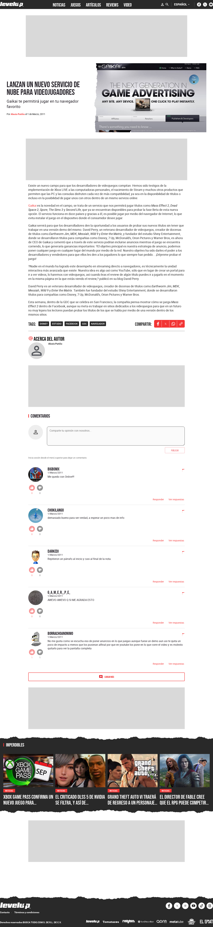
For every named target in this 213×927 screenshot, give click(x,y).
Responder (158, 499)
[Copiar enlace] (181, 324)
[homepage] (11, 4)
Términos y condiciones (26, 912)
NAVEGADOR (98, 323)
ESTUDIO (57, 323)
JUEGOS (76, 4)
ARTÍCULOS (93, 4)
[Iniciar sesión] (162, 4)
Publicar (175, 450)
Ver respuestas (176, 499)
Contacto (5, 912)
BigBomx (54, 469)
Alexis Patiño (18, 114)
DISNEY (44, 323)
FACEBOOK (72, 323)
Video (128, 4)
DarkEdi (53, 551)
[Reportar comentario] (181, 470)
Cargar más (109, 676)
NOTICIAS (59, 4)
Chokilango (56, 510)
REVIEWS (112, 4)
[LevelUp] (93, 922)
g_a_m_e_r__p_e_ (59, 592)
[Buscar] (167, 4)
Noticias (9, 790)
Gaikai (32, 205)
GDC (84, 323)
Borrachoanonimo (60, 633)
